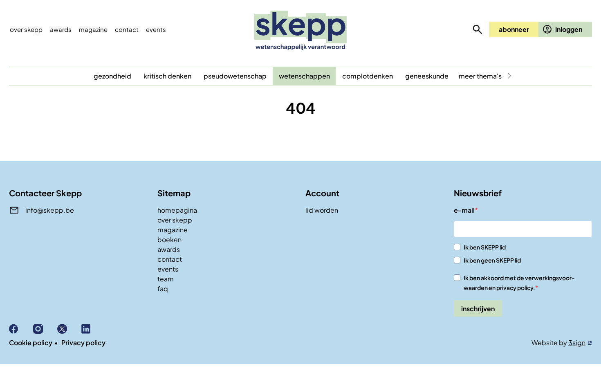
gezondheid (112, 76)
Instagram (45, 329)
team (165, 278)
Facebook (21, 329)
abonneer (514, 29)
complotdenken (367, 76)
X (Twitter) (69, 329)
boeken (169, 239)
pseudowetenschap (235, 76)
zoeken (477, 29)
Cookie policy (30, 342)
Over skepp (26, 29)
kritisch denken (167, 76)
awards (168, 249)
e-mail (464, 210)
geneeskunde (427, 76)
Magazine (93, 29)
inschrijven (478, 308)
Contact (127, 29)
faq (162, 288)
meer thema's (480, 76)
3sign (576, 342)
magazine (172, 229)
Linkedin (93, 329)
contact (169, 259)
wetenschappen (304, 76)
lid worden (321, 210)
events (156, 29)
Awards (61, 29)
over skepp (174, 220)
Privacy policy (83, 342)
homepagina (177, 210)
